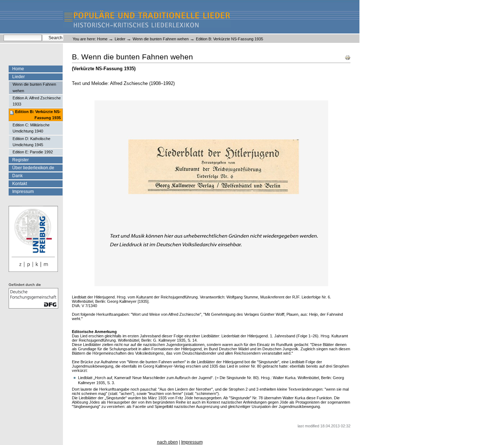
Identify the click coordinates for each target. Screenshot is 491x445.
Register (20, 159)
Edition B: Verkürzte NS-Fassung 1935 (38, 114)
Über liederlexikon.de (33, 167)
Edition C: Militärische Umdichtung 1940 (31, 128)
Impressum (23, 191)
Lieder (120, 39)
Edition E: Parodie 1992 (33, 152)
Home (102, 39)
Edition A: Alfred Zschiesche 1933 (37, 101)
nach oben (167, 442)
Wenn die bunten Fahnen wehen (161, 39)
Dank (17, 175)
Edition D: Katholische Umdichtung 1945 (31, 141)
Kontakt (19, 183)
